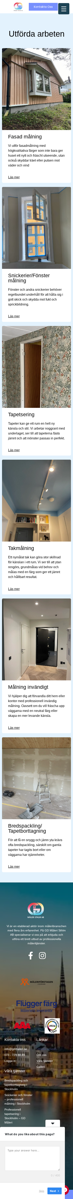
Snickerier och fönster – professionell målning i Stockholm (18, 1099)
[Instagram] (42, 955)
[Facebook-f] (30, 955)
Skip (41, 1190)
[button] (20, 7)
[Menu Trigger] (63, 8)
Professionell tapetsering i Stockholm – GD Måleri (14, 1116)
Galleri (40, 1066)
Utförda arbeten (46, 1049)
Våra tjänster (44, 1060)
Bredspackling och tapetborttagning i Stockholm (16, 1085)
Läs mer (14, 177)
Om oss (41, 1054)
